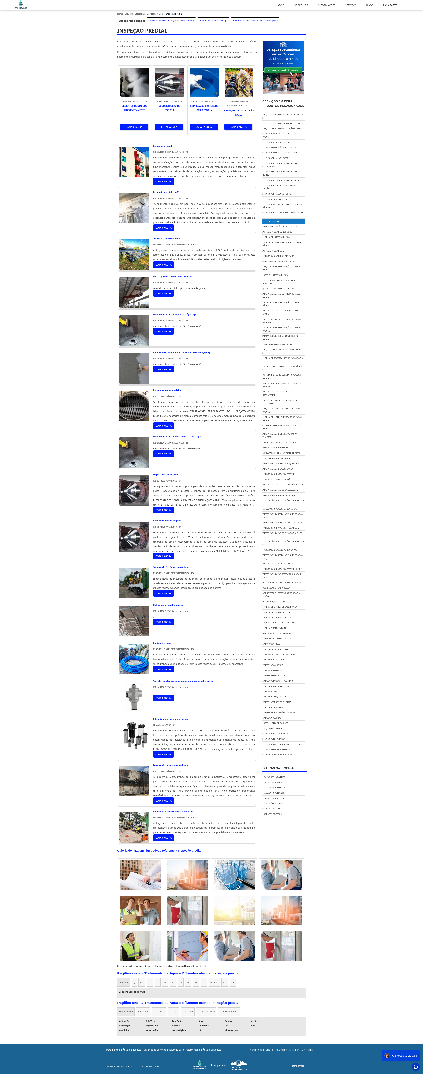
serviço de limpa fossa (273, 739)
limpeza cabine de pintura (275, 649)
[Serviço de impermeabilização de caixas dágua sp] (281, 946)
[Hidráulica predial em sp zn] (134, 633)
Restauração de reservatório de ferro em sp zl (283, 543)
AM (224, 982)
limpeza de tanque (271, 691)
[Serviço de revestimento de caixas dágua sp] (140, 875)
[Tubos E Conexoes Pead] (134, 267)
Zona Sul (173, 1011)
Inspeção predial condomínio (277, 232)
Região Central (126, 1011)
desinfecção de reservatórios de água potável (281, 595)
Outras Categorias (278, 768)
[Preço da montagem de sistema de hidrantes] (140, 946)
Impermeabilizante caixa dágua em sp (280, 563)
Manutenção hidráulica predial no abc (282, 569)
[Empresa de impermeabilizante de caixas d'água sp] (134, 381)
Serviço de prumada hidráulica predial (282, 180)
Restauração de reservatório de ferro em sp (283, 502)
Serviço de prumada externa (276, 158)
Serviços (294, 1049)
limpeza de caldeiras (272, 665)
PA (233, 982)
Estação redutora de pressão (276, 479)
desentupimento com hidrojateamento (281, 582)
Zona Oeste (159, 1011)
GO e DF (214, 982)
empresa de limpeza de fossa (276, 612)
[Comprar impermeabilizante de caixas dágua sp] (187, 875)
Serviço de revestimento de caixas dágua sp (282, 214)
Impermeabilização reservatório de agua (282, 484)
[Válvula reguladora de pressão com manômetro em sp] (134, 709)
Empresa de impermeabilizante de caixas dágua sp (282, 418)
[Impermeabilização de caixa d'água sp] (134, 343)
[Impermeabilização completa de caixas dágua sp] (234, 946)
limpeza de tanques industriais (277, 696)
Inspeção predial (270, 221)
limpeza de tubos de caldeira (276, 702)
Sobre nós (264, 1049)
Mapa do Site (309, 1049)
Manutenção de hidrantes (275, 447)
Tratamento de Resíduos (274, 798)
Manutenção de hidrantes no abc (278, 495)
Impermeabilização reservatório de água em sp (282, 576)
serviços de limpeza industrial (277, 755)
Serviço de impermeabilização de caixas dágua (282, 135)
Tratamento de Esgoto (273, 793)
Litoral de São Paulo (229, 1011)
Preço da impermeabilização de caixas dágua (281, 268)
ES (150, 982)
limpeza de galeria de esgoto (276, 686)
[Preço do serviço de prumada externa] (140, 910)
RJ (134, 982)
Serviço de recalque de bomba (277, 194)
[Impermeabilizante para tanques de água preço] (234, 910)
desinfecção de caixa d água (276, 588)
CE (204, 982)
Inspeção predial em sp (273, 251)
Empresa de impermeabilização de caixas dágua (282, 244)
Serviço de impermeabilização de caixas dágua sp (171, 20)
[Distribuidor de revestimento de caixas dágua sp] (234, 875)
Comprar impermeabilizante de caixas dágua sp (281, 427)
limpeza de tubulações (273, 707)
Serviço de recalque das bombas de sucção (279, 187)
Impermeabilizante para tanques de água (282, 463)
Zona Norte (143, 1011)
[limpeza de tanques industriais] (134, 794)
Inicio (252, 1049)
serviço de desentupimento (275, 733)
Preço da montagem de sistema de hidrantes (279, 282)
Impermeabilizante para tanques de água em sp (282, 516)
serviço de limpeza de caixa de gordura (282, 744)
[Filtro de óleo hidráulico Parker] (134, 747)
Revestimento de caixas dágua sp (278, 344)
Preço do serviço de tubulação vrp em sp (283, 128)
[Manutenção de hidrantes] (281, 910)
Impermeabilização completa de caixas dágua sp (255, 20)
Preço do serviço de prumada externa (281, 123)
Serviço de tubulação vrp (275, 199)
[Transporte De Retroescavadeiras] (134, 595)
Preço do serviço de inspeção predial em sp (282, 116)
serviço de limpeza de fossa (276, 749)
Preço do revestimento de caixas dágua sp (282, 351)
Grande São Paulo (206, 1011)
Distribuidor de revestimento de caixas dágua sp (281, 376)
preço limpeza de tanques (275, 723)
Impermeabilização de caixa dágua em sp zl (282, 534)
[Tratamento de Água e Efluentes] (20, 9)
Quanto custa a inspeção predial (278, 288)
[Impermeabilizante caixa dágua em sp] (281, 875)
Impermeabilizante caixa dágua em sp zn (282, 522)
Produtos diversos (272, 814)
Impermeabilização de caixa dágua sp (280, 490)
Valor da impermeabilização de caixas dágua (281, 304)
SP (157, 982)
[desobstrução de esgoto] (134, 549)
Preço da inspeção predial (275, 275)
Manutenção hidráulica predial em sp (281, 528)
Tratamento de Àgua (272, 782)
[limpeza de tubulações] (134, 503)
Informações (279, 1049)
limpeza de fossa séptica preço (277, 681)
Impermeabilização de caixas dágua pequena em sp (279, 402)
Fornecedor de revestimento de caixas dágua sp (281, 385)
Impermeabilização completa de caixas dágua (281, 295)
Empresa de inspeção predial (276, 237)
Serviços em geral (271, 808)
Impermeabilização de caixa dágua (279, 442)
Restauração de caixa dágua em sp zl (280, 509)
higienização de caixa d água (276, 633)
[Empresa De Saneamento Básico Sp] (134, 840)
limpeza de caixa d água (274, 659)
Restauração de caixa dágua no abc (279, 550)
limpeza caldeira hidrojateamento (279, 654)
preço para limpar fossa (274, 728)
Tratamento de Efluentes (274, 787)
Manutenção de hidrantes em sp (278, 256)
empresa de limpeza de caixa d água (279, 607)
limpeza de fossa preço (273, 670)
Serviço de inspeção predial (276, 142)
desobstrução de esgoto (274, 601)
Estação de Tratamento (273, 777)
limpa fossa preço (271, 644)
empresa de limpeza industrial (277, 617)
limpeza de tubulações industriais (279, 712)
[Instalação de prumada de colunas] (134, 305)
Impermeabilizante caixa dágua (213, 20)
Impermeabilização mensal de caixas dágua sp (280, 337)
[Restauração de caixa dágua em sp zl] (187, 910)
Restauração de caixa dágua (276, 458)
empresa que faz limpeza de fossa (278, 622)
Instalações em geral (272, 803)
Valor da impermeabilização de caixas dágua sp (281, 329)
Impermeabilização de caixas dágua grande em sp (279, 393)
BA (196, 982)
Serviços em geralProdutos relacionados (283, 103)
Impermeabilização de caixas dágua (279, 226)
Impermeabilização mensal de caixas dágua (280, 312)
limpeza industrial (271, 718)
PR (165, 982)
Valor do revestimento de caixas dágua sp (282, 368)
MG (142, 982)
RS (180, 982)
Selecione (123, 982)
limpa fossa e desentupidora (276, 638)
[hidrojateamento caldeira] (134, 419)
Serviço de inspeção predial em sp (279, 147)
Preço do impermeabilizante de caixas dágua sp (281, 410)
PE (188, 982)
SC (173, 982)
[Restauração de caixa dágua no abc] (187, 946)
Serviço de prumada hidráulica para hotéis (280, 173)
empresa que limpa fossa (274, 628)
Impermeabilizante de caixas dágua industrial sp (279, 435)
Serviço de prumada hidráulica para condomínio (280, 165)
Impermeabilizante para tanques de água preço (282, 557)
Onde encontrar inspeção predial (279, 261)
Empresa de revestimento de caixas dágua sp (282, 360)
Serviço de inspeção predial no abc (279, 152)
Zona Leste (188, 1011)
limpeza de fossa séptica (274, 675)
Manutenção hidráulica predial (278, 474)
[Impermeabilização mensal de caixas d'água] (134, 465)
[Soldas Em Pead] (134, 671)
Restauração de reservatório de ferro (281, 453)
